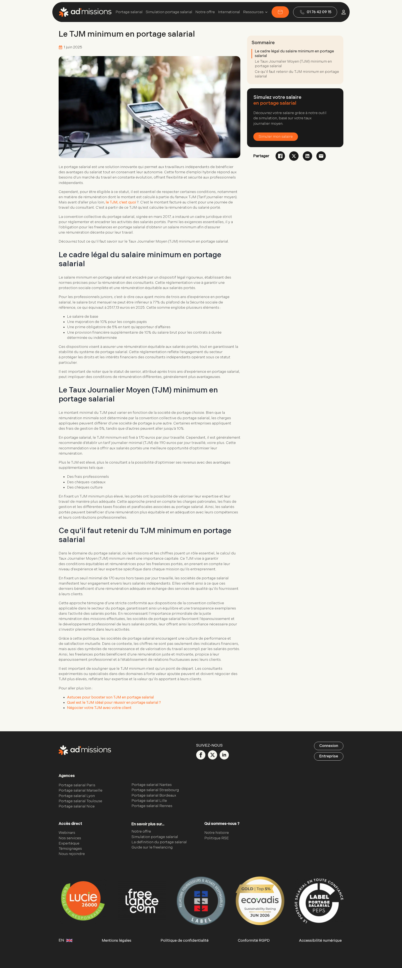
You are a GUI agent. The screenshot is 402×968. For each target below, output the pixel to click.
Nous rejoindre (72, 854)
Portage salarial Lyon (77, 796)
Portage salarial (129, 12)
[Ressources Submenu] (265, 12)
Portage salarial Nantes (151, 785)
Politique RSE (216, 838)
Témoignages (70, 848)
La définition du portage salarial (159, 842)
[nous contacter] (280, 12)
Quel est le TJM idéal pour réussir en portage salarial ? (114, 702)
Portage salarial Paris (77, 785)
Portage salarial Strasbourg (155, 790)
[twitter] (212, 755)
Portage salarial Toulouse (80, 801)
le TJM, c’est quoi (121, 202)
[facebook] (200, 755)
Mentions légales (116, 940)
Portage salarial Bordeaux (153, 795)
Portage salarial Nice (77, 806)
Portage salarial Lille (149, 800)
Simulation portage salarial (169, 12)
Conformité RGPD (254, 940)
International (229, 12)
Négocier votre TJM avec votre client (99, 708)
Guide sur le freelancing (152, 847)
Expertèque (69, 843)
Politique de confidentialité (185, 940)
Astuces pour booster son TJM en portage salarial (110, 697)
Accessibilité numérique (320, 940)
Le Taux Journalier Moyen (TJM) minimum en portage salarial (293, 63)
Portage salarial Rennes (151, 806)
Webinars (67, 833)
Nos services (70, 838)
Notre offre (205, 12)
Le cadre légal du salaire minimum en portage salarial (294, 53)
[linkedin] (224, 755)
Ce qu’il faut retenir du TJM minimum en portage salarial (297, 73)
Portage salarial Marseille (80, 790)
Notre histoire (216, 833)
